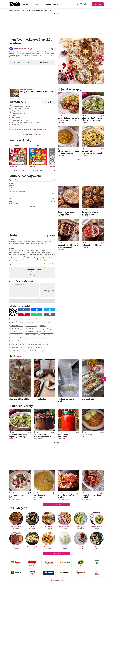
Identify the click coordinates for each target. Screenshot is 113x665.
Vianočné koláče (16, 325)
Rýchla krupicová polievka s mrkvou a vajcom (68, 152)
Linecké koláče (31, 325)
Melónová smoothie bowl (92, 245)
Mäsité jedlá (48, 527)
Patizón (64, 547)
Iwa (83, 436)
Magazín (48, 4)
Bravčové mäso (16, 527)
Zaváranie (16, 547)
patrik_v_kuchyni (14, 499)
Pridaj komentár (32, 301)
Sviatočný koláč (29, 331)
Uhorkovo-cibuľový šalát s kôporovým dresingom (92, 119)
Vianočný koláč (16, 350)
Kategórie (25, 4)
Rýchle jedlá (81, 527)
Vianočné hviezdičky (33, 347)
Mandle (42, 325)
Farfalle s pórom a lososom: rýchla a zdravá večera (92, 152)
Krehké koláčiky (45, 322)
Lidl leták (32, 166)
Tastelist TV (56, 4)
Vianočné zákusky (17, 341)
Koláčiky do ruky (44, 331)
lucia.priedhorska (39, 438)
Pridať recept (98, 4)
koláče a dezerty (25, 319)
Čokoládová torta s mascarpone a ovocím (42, 436)
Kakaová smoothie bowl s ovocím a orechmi (68, 246)
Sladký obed (15, 338)
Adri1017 (60, 438)
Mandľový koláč (16, 334)
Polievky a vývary (96, 527)
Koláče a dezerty (20, 10)
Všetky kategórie (56, 553)
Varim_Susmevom (63, 499)
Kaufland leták (13, 166)
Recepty (36, 4)
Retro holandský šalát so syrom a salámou (67, 213)
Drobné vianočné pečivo (19, 344)
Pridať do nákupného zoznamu (33, 134)
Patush (60, 122)
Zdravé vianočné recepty (33, 350)
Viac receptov (56, 504)
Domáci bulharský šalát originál (91, 496)
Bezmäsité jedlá (32, 547)
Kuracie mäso (48, 547)
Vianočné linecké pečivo (32, 328)
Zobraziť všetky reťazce (56, 580)
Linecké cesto (15, 331)
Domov (11, 10)
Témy (31, 4)
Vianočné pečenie (16, 347)
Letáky (43, 4)
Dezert (81, 547)
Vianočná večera (31, 334)
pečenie (37, 319)
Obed (32, 527)
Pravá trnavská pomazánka (64, 436)
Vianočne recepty (47, 334)
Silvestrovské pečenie (34, 341)
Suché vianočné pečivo (38, 344)
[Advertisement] (56, 24)
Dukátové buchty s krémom (16, 496)
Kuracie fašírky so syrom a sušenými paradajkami (68, 119)
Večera (97, 547)
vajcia (13, 322)
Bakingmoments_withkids (21, 49)
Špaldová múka (42, 338)
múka (21, 322)
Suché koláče (15, 328)
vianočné (47, 319)
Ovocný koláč (31, 322)
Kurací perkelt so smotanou (40, 496)
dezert (13, 319)
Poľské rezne (87, 435)
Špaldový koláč (28, 338)
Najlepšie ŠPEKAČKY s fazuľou (66, 496)
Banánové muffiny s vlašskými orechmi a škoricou (90, 213)
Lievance (47, 328)
